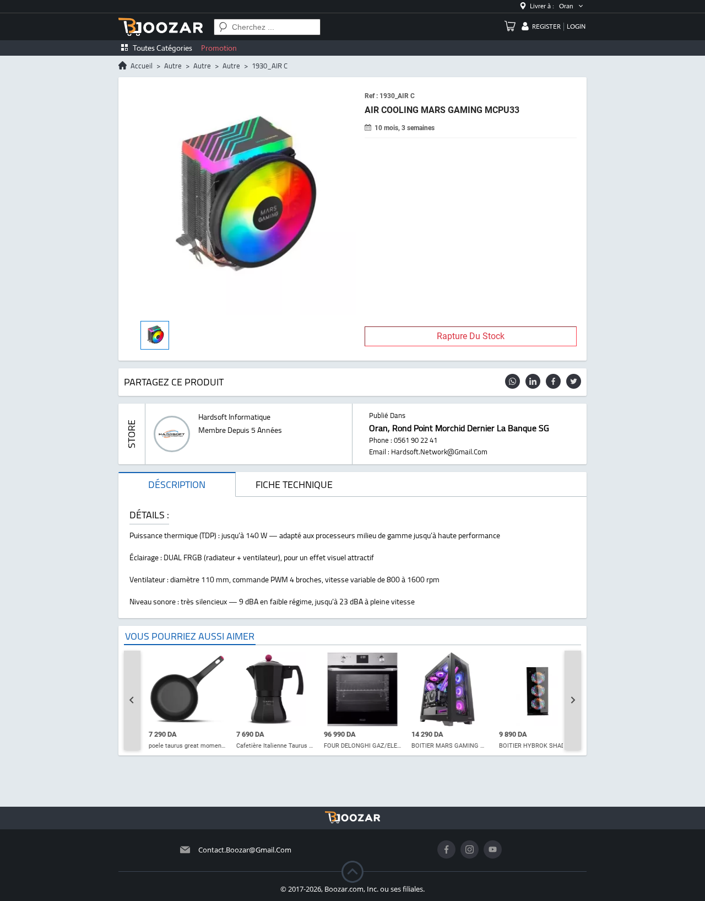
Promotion (219, 48)
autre (173, 65)
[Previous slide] (132, 700)
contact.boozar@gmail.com (244, 850)
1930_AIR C (270, 65)
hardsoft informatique (234, 417)
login (576, 26)
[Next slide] (573, 700)
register (546, 26)
